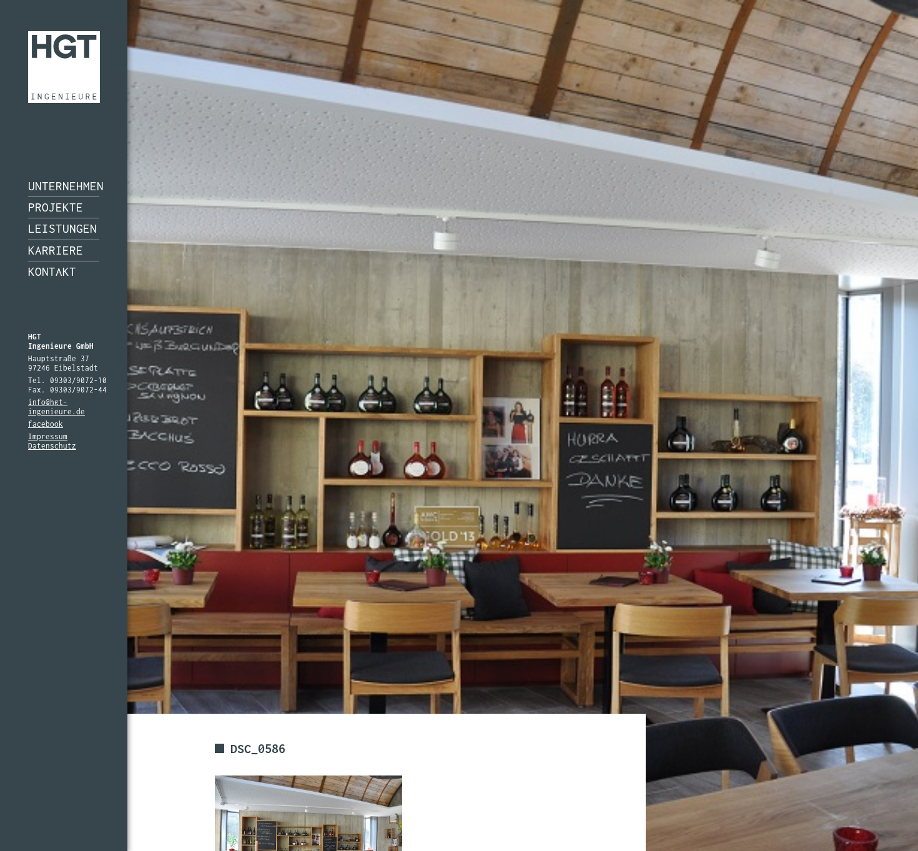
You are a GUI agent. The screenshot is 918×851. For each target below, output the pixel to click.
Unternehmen (63, 186)
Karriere (55, 250)
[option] (459, 425)
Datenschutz (52, 446)
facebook (45, 424)
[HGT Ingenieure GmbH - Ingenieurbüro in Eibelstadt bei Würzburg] (64, 67)
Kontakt (52, 271)
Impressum (47, 436)
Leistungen (62, 228)
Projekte (55, 207)
